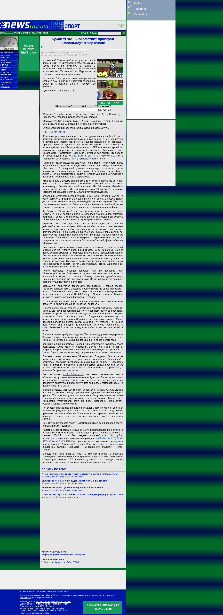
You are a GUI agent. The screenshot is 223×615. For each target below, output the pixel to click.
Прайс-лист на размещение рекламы (53, 601)
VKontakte (140, 14)
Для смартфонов (42, 608)
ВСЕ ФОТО (108, 103)
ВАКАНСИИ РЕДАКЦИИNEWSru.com (103, 607)
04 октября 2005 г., (75, 490)
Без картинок (58, 608)
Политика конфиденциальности (34, 613)
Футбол (58, 562)
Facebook (140, 8)
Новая (30, 608)
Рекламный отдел (60, 604)
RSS (42, 606)
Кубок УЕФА (72, 562)
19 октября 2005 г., (75, 477)
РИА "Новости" (73, 374)
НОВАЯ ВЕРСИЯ (29, 49)
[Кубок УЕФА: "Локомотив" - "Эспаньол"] (110, 68)
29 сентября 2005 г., (76, 497)
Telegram (50, 606)
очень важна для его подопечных (92, 155)
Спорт (72, 26)
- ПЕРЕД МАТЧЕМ (53, 132)
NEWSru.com (5, 33)
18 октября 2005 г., (75, 484)
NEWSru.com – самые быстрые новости (38, 611)
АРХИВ (84, 33)
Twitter (138, 3)
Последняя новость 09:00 (58, 591)
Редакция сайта (42, 604)
